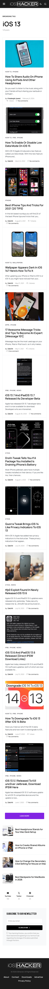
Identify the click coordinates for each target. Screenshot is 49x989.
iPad (14, 138)
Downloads (27, 977)
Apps (7, 325)
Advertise (38, 977)
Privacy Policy (24, 981)
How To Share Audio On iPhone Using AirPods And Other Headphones (24, 80)
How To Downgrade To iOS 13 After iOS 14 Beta (22, 720)
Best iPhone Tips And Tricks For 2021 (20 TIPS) (24, 206)
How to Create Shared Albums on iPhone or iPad (30, 846)
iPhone (15, 72)
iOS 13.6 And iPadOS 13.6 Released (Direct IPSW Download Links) (20, 656)
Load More (24, 816)
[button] (4, 4)
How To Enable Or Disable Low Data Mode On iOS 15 (23, 144)
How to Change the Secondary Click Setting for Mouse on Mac (30, 862)
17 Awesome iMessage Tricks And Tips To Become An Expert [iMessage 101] (23, 333)
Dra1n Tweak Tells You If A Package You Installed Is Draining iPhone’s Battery (20, 461)
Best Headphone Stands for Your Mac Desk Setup (29, 830)
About (6, 977)
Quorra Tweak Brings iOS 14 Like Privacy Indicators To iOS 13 (23, 527)
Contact (15, 977)
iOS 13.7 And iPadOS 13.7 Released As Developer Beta (22, 396)
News (19, 390)
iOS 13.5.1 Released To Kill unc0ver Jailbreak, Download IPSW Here (23, 784)
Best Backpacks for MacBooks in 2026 (30, 878)
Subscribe (23, 927)
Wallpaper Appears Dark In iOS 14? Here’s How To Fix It (23, 269)
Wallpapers (18, 263)
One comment (13, 351)
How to (8, 72)
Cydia (7, 453)
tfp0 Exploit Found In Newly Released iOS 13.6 (21, 591)
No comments (23, 101)
